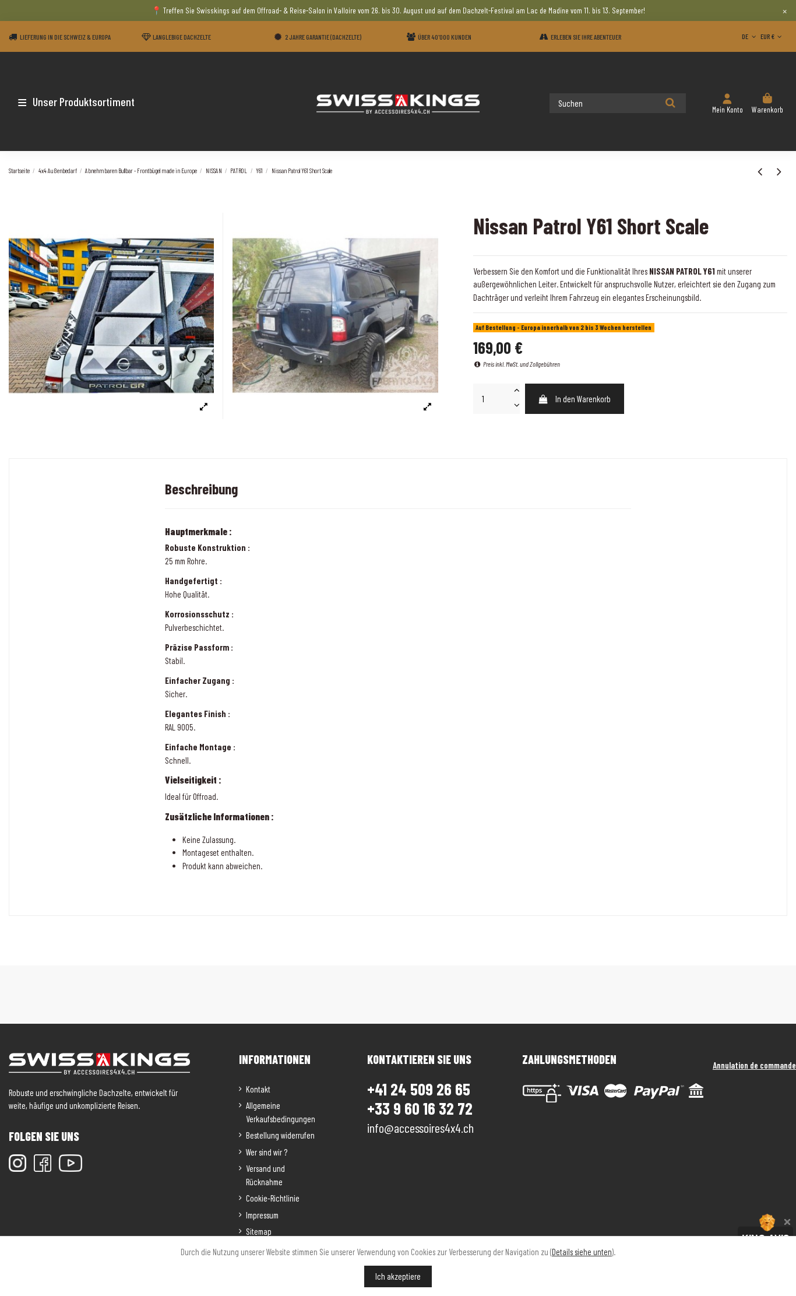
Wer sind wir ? (266, 1152)
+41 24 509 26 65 (418, 1089)
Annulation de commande (754, 1065)
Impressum (262, 1215)
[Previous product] (761, 171)
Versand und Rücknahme (265, 1175)
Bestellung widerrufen (280, 1135)
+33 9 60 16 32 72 (420, 1108)
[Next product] (779, 171)
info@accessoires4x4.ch (420, 1127)
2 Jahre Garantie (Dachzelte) (323, 37)
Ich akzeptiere (398, 1276)
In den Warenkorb (583, 399)
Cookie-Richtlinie (273, 1198)
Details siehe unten (582, 1251)
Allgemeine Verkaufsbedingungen (280, 1112)
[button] (77, 101)
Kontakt (258, 1089)
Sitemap (259, 1231)
